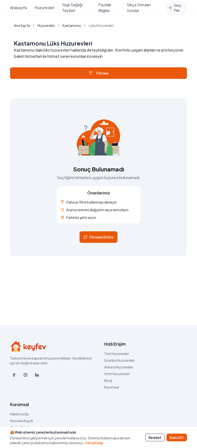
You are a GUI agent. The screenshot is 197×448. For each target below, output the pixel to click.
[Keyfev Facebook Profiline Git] (14, 375)
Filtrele (102, 73)
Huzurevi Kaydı (21, 421)
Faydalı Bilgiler (104, 7)
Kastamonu (71, 25)
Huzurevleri (44, 7)
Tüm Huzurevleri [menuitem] (116, 353)
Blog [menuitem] (108, 380)
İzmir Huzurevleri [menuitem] (117, 374)
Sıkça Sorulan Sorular (139, 7)
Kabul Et (177, 437)
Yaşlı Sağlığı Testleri (72, 7)
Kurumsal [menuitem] (111, 387)
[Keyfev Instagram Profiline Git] (25, 375)
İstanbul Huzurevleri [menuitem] (119, 360)
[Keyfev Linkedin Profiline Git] (37, 375)
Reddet (154, 437)
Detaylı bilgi (94, 443)
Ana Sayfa (22, 25)
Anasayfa (18, 7)
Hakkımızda (19, 414)
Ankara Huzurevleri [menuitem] (118, 367)
